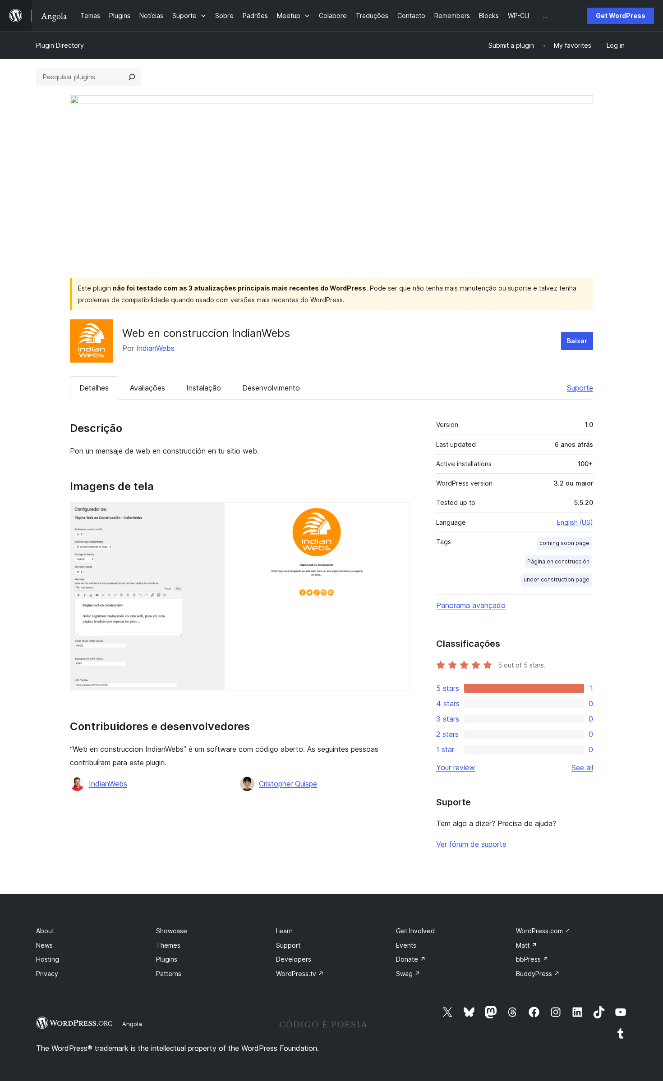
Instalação (203, 387)
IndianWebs (155, 348)
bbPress (532, 959)
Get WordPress (620, 15)
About (45, 931)
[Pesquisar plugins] (132, 77)
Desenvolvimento (271, 387)
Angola (132, 1023)
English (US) (575, 522)
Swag (408, 973)
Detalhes (94, 387)
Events (406, 945)
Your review (455, 767)
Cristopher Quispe (288, 783)
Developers (293, 959)
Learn (284, 931)
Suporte (580, 387)
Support (288, 945)
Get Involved (415, 931)
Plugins (166, 959)
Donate (411, 959)
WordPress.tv (300, 973)
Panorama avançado (471, 605)
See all (582, 767)
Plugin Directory (60, 45)
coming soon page (564, 543)
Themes (168, 945)
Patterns (168, 973)
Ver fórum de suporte (471, 844)
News (44, 945)
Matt (526, 945)
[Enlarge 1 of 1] (397, 514)
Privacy (47, 973)
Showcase (171, 931)
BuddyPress (538, 973)
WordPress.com (543, 931)
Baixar (577, 341)
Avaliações (147, 387)
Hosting (47, 959)
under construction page (556, 579)
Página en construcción (558, 561)
